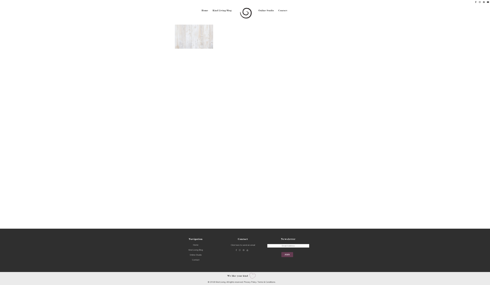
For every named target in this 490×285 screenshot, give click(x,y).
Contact (195, 259)
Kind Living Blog (195, 250)
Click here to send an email (243, 245)
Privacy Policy (250, 282)
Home (195, 245)
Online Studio (196, 255)
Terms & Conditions (266, 282)
